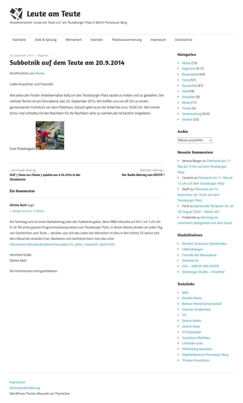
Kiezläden (189, 96)
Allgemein (43, 55)
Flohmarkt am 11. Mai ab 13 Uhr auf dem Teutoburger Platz (204, 166)
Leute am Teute (53, 13)
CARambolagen (192, 249)
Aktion (186, 63)
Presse (187, 108)
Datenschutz (183, 39)
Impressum (158, 39)
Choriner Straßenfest (196, 309)
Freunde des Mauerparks (199, 254)
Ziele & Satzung (46, 39)
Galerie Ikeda (191, 326)
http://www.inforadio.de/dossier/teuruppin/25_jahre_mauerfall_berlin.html (62, 244)
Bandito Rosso (192, 298)
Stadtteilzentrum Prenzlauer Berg (205, 354)
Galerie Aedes (191, 320)
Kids (185, 91)
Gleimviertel (190, 260)
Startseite (19, 39)
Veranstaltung (191, 113)
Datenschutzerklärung (25, 387)
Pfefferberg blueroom (197, 348)
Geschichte (189, 85)
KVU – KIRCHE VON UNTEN (200, 266)
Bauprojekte (190, 74)
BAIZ (185, 292)
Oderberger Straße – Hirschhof (203, 271)
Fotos (186, 79)
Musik (186, 102)
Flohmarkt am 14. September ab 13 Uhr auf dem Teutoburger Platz (198, 195)
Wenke (39, 73)
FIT (184, 315)
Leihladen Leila (192, 343)
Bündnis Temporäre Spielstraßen (204, 243)
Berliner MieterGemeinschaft (202, 303)
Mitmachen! (74, 39)
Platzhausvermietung (127, 39)
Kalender (97, 39)
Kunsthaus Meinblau (196, 337)
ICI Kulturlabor (191, 332)
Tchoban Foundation (196, 360)
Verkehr (187, 119)
